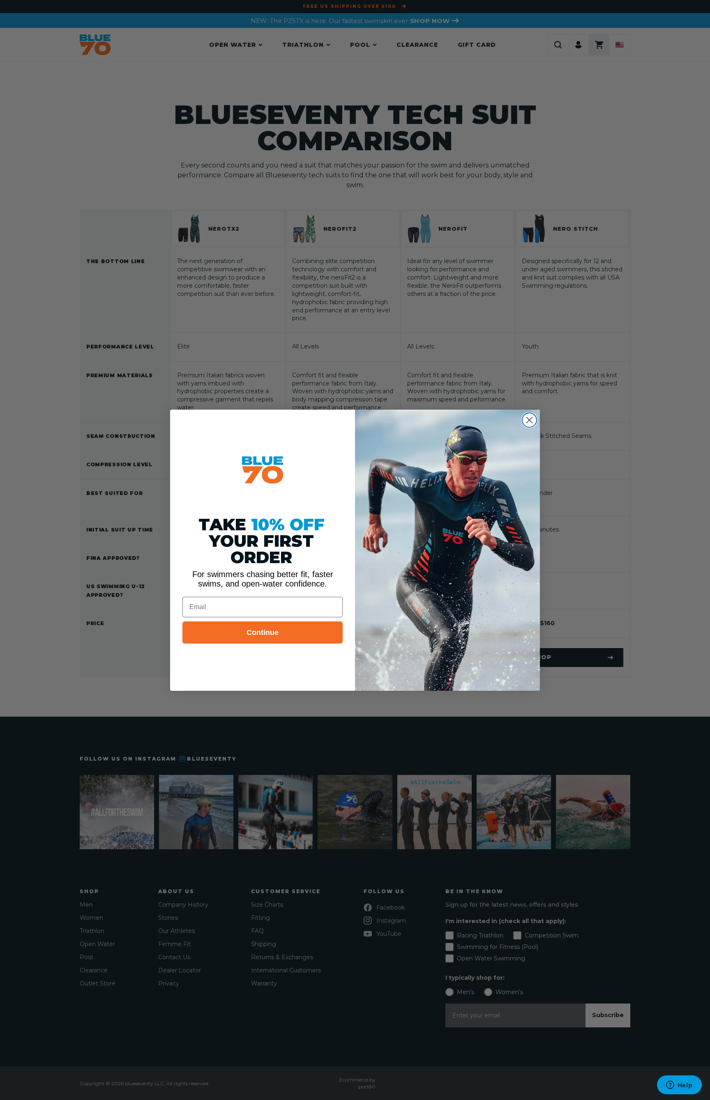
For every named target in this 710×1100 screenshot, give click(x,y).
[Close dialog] (529, 420)
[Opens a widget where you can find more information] (679, 1085)
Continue (263, 632)
